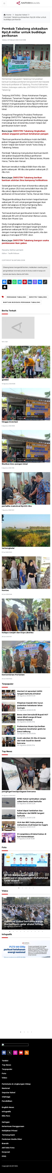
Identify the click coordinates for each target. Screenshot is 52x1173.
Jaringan (6, 1122)
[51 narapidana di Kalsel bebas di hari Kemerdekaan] (8, 837)
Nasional (6, 1088)
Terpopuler (7, 684)
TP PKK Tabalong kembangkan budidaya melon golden (25, 378)
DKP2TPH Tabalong (38, 297)
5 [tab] (33, 888)
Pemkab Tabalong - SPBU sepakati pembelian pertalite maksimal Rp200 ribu (24, 504)
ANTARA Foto (8, 1148)
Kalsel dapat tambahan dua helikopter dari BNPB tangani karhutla (30, 813)
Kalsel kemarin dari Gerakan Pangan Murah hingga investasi (23, 420)
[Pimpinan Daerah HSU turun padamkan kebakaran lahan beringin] (8, 706)
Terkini (5, 1061)
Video (5, 891)
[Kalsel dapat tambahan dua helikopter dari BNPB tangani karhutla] (8, 814)
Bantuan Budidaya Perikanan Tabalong (21, 302)
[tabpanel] (26, 869)
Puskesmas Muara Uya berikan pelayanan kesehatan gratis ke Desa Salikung (31, 729)
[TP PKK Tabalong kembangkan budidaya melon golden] (26, 362)
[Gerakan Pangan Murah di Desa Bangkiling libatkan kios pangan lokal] (26, 446)
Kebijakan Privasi (9, 1131)
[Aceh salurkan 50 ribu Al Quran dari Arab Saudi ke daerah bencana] (8, 741)
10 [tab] (42, 931)
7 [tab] (31, 931)
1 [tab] (19, 888)
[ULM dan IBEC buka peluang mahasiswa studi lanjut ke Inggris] (8, 826)
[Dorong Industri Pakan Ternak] (18, 327)
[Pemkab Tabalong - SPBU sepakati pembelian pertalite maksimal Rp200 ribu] (26, 488)
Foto (4, 847)
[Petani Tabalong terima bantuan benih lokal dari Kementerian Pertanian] (26, 657)
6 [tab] (28, 931)
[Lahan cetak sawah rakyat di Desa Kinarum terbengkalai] (26, 530)
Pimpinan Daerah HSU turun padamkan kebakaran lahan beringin (30, 705)
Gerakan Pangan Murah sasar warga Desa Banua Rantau (25, 589)
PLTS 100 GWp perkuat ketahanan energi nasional (25, 1023)
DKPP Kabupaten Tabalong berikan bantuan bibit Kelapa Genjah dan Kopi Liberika (26, 631)
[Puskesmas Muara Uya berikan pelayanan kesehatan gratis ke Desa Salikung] (8, 730)
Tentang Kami (8, 1135)
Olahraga (6, 1097)
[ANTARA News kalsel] (28, 3)
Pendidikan (7, 1101)
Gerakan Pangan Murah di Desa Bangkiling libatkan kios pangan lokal (22, 462)
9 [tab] (38, 931)
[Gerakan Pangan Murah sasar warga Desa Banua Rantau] (26, 572)
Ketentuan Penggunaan (13, 1126)
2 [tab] (22, 888)
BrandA (5, 1143)
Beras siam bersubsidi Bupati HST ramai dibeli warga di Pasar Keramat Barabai (32, 717)
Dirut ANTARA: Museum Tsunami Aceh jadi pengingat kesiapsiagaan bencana (22, 790)
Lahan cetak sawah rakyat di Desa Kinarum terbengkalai (23, 546)
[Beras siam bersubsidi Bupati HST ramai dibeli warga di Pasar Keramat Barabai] (8, 718)
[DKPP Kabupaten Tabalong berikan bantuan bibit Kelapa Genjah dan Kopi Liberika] (26, 614)
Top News (7, 751)
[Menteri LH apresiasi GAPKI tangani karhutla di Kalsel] (8, 695)
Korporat (6, 1152)
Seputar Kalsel (21, 15)
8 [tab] (35, 931)
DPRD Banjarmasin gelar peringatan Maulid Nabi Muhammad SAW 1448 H (26, 878)
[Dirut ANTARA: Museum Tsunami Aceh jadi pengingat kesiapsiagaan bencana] (26, 774)
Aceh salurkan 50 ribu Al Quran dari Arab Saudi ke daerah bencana (31, 740)
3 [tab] (26, 888)
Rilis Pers (6, 1116)
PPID (4, 1156)
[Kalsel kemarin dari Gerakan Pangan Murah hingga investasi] (26, 404)
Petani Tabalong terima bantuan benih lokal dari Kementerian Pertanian (25, 673)
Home (9, 15)
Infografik (7, 934)
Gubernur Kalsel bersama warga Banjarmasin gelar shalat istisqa (23, 923)
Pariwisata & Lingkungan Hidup (16, 1084)
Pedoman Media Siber (12, 1139)
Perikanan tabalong (16, 297)
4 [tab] (29, 888)
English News (8, 1107)
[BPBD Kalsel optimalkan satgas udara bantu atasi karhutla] (8, 802)
